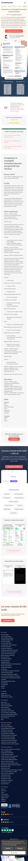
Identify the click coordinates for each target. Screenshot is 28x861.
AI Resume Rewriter (6, 646)
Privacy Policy (4, 794)
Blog (2, 719)
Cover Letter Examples (6, 705)
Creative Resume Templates (8, 737)
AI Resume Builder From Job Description (11, 664)
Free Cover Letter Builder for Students (10, 676)
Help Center (4, 702)
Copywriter (7, 494)
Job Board (3, 679)
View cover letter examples (14, 591)
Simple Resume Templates (7, 733)
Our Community (5, 717)
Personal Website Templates (8, 728)
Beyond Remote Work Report (8, 716)
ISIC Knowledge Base (6, 751)
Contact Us (4, 790)
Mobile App (4, 693)
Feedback (3, 801)
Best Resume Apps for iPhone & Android (11, 764)
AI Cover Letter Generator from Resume (10, 677)
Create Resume (8, 620)
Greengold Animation (16, 14)
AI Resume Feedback (6, 667)
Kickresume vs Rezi (6, 778)
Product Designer (19, 497)
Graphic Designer (13, 501)
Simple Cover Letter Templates (8, 742)
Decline (8, 848)
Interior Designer (18, 494)
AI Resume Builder (5, 641)
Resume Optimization (6, 665)
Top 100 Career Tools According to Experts (11, 770)
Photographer (7, 497)
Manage (20, 848)
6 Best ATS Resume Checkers (8, 757)
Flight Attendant (19, 509)
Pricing (3, 688)
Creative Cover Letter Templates (9, 740)
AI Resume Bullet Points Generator (9, 650)
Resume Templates (6, 724)
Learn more (13, 844)
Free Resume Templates (7, 731)
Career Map (4, 669)
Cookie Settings (5, 796)
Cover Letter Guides (6, 709)
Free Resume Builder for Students (9, 674)
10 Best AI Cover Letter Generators (9, 756)
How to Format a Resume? (7, 773)
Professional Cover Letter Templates (10, 743)
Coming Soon (4, 684)
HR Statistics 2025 (5, 775)
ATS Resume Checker (6, 658)
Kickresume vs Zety (6, 776)
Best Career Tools (5, 768)
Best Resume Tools (5, 766)
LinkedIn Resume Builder (7, 639)
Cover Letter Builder (6, 636)
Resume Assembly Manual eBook (9, 714)
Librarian (20, 505)
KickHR (3, 686)
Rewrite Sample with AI (14, 31)
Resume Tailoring (5, 660)
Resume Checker (5, 657)
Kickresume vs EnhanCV (7, 780)
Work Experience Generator (7, 655)
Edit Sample (14, 439)
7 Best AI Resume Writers (7, 754)
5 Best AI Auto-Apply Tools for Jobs (9, 763)
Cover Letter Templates (7, 726)
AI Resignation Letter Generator (9, 645)
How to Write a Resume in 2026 (9, 771)
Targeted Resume (5, 662)
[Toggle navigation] (25, 2)
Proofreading (4, 682)
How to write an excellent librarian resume (12, 141)
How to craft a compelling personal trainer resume (13, 147)
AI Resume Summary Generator (9, 651)
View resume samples (14, 550)
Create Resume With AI (14, 466)
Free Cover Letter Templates (8, 738)
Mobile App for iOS (6, 695)
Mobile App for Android (7, 697)
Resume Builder (5, 634)
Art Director (13, 513)
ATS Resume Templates (7, 730)
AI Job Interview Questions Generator (10, 670)
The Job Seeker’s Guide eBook (8, 712)
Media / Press (4, 797)
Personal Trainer (9, 505)
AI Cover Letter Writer (6, 643)
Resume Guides (5, 707)
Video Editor (7, 509)
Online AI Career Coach (7, 672)
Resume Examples (5, 704)
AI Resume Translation (6, 648)
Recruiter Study (5, 783)
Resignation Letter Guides (7, 710)
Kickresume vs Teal (6, 782)
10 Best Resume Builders (7, 752)
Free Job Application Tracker (8, 681)
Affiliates (3, 799)
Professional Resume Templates (9, 735)
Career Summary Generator (8, 653)
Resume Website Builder (7, 638)
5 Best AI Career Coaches (7, 761)
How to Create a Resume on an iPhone (10, 749)
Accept (15, 852)
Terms (2, 792)
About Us (3, 789)
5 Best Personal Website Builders (9, 759)
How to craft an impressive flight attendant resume (12, 136)
